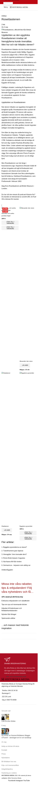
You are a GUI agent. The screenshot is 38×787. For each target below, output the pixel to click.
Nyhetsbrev (6, 758)
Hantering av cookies (9, 773)
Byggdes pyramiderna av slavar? (15, 547)
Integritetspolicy (7, 769)
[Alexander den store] (28, 283)
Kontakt (4, 750)
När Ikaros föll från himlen (12, 561)
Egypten (10, 570)
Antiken (4, 570)
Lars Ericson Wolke (9, 721)
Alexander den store (26, 361)
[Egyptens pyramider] (28, 448)
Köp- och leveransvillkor (16, 676)
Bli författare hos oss (9, 761)
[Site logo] (19, 7)
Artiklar (4, 16)
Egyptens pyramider (26, 526)
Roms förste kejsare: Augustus (14, 558)
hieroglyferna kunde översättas (17, 41)
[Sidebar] (2, 784)
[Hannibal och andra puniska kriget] (10, 209)
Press (4, 754)
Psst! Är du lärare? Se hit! (14, 644)
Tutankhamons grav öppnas (13, 551)
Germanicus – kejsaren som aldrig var (16, 565)
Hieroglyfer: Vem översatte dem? (15, 554)
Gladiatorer (5, 526)
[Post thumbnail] (5, 717)
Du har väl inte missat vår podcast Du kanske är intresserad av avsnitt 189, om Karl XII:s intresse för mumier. (19, 197)
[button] (10, 222)
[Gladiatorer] (10, 448)
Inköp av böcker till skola (10, 746)
